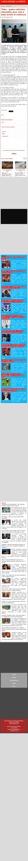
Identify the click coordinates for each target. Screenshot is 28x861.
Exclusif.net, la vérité (14, 2)
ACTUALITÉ (8, 6)
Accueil (2, 6)
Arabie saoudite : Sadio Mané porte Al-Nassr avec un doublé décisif (14, 360)
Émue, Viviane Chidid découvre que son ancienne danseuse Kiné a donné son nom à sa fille (13, 561)
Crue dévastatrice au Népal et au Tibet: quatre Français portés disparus (20, 174)
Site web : (4, 131)
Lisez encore (4, 110)
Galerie (14, 677)
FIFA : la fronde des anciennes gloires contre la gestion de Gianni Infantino (14, 390)
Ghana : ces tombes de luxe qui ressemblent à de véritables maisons (14, 575)
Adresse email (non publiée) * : (9, 126)
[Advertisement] (13, 193)
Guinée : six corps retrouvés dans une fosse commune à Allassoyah (13, 602)
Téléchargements (14, 680)
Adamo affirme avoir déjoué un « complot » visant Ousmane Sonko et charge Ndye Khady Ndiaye (14, 629)
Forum (14, 683)
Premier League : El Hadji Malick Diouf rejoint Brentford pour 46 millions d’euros (14, 287)
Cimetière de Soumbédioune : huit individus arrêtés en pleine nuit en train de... (13, 505)
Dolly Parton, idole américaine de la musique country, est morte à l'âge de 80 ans (13, 589)
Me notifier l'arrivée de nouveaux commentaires (14, 150)
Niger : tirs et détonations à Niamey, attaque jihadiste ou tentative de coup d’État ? (7, 174)
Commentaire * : (5, 136)
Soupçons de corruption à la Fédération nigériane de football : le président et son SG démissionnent (13, 317)
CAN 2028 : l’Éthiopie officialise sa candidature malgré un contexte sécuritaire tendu (13, 375)
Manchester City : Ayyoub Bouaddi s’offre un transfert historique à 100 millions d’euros (14, 345)
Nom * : (3, 122)
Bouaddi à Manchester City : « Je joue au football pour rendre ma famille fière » (13, 331)
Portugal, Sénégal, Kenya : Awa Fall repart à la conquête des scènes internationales (13, 616)
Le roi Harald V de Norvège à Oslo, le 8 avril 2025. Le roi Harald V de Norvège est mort (13, 531)
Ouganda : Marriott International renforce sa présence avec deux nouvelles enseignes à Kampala (13, 546)
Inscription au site (14, 730)
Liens (14, 686)
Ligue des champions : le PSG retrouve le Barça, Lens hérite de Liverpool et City (13, 301)
